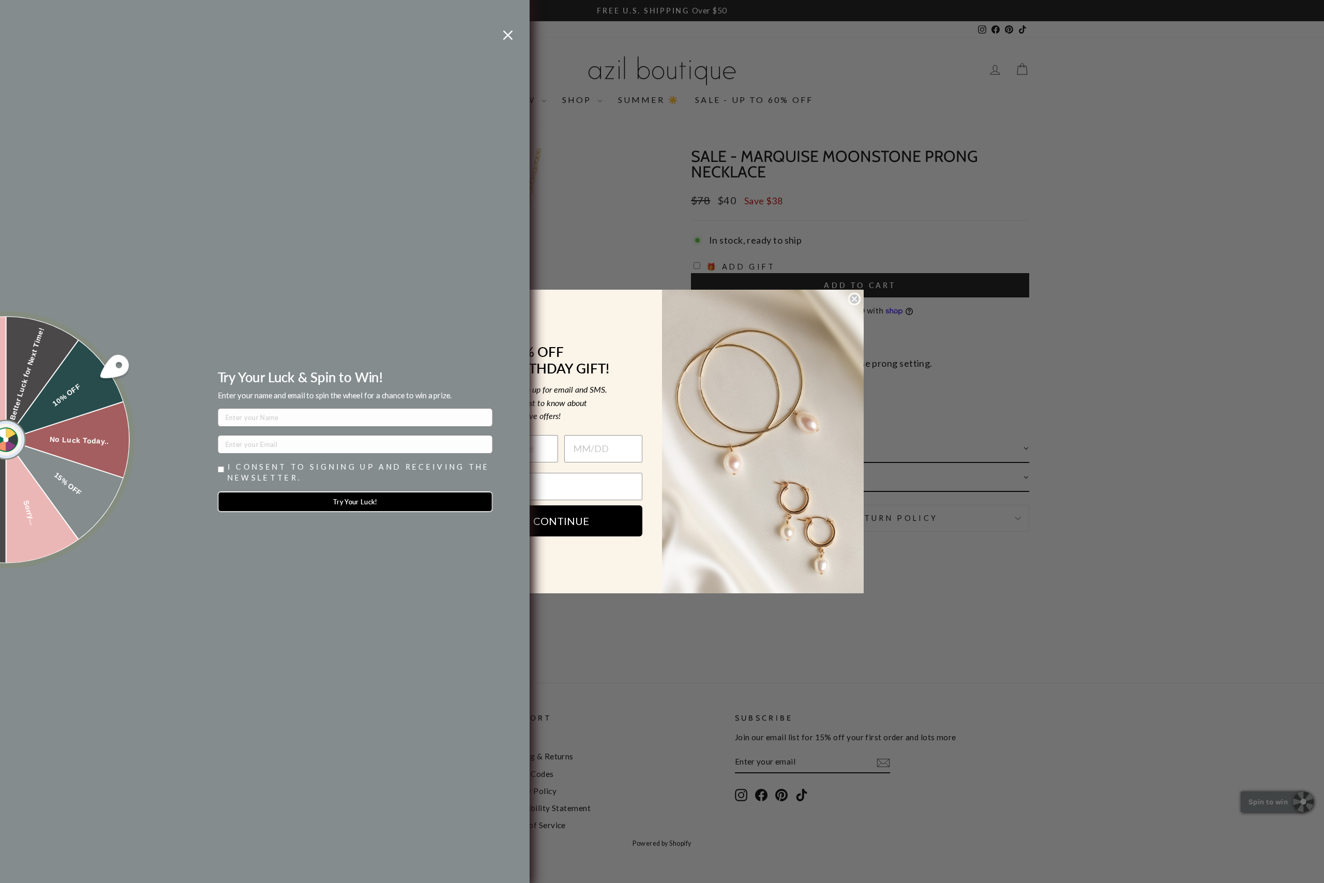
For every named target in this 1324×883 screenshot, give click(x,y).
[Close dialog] (854, 299)
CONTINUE (561, 521)
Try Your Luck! (355, 502)
